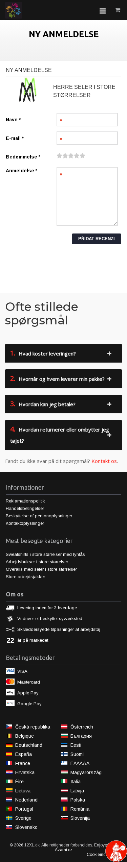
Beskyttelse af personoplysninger (39, 515)
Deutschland (28, 745)
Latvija (77, 790)
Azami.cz (63, 849)
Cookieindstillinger (104, 854)
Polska (77, 800)
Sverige (23, 818)
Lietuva (22, 790)
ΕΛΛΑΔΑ (79, 763)
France (22, 763)
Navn (13, 119)
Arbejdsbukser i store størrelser (37, 561)
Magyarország (86, 772)
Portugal (24, 809)
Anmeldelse (21, 170)
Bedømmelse (23, 156)
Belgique (24, 736)
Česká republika (32, 727)
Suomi (77, 754)
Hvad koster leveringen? (43, 353)
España (23, 754)
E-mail (15, 138)
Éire (19, 781)
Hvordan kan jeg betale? (43, 403)
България (81, 736)
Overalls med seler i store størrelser (41, 569)
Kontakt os (104, 461)
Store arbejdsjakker (25, 576)
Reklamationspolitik (25, 500)
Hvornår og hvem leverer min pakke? (57, 378)
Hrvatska (25, 772)
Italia (75, 781)
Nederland (26, 800)
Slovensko (26, 827)
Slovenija (80, 818)
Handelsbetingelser (25, 508)
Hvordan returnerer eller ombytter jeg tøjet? (59, 434)
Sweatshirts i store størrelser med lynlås (45, 554)
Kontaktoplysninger (25, 523)
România (79, 809)
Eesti (75, 745)
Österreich (81, 727)
